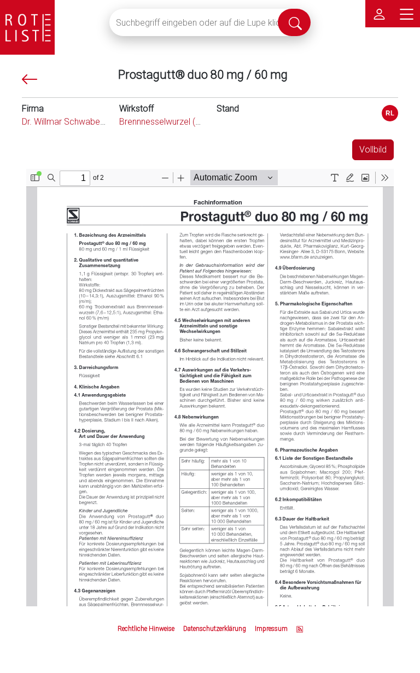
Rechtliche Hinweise (146, 629)
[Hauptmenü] (406, 13)
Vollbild (373, 149)
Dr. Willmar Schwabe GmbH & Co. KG (92, 121)
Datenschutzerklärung (214, 629)
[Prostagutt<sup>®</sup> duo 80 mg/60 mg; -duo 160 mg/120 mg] (390, 113)
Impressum (271, 629)
